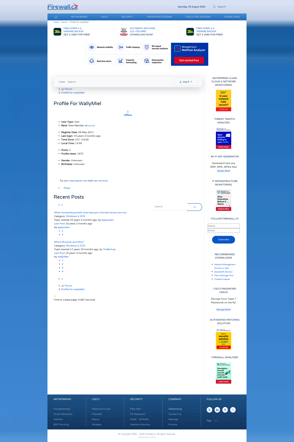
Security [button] (127, 16)
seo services (101, 180)
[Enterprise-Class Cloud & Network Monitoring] (223, 100)
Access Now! (223, 171)
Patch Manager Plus (223, 275)
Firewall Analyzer (222, 279)
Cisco (96, 399)
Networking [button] (79, 16)
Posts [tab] (67, 188)
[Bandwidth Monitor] (223, 138)
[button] (216, 421)
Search (72, 81)
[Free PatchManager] (223, 339)
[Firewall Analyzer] (223, 373)
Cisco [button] (104, 16)
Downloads (232, 16)
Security (136, 399)
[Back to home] (62, 6)
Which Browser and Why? (69, 242)
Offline (128, 115)
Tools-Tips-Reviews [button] (197, 16)
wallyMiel (63, 256)
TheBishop (109, 249)
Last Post (59, 223)
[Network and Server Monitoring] (223, 200)
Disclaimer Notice (147, 437)
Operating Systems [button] (159, 16)
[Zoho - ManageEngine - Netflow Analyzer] (147, 54)
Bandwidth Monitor (223, 272)
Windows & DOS (75, 216)
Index (62, 81)
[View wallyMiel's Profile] (127, 111)
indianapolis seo (78, 180)
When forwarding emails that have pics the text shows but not (90, 212)
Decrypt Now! (224, 309)
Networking (62, 399)
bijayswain (108, 219)
